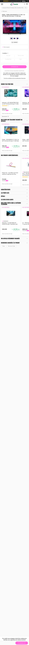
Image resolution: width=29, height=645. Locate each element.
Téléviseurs (4, 11)
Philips (3, 246)
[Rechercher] (26, 7)
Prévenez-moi (15, 66)
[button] (20, 39)
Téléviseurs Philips (11, 246)
